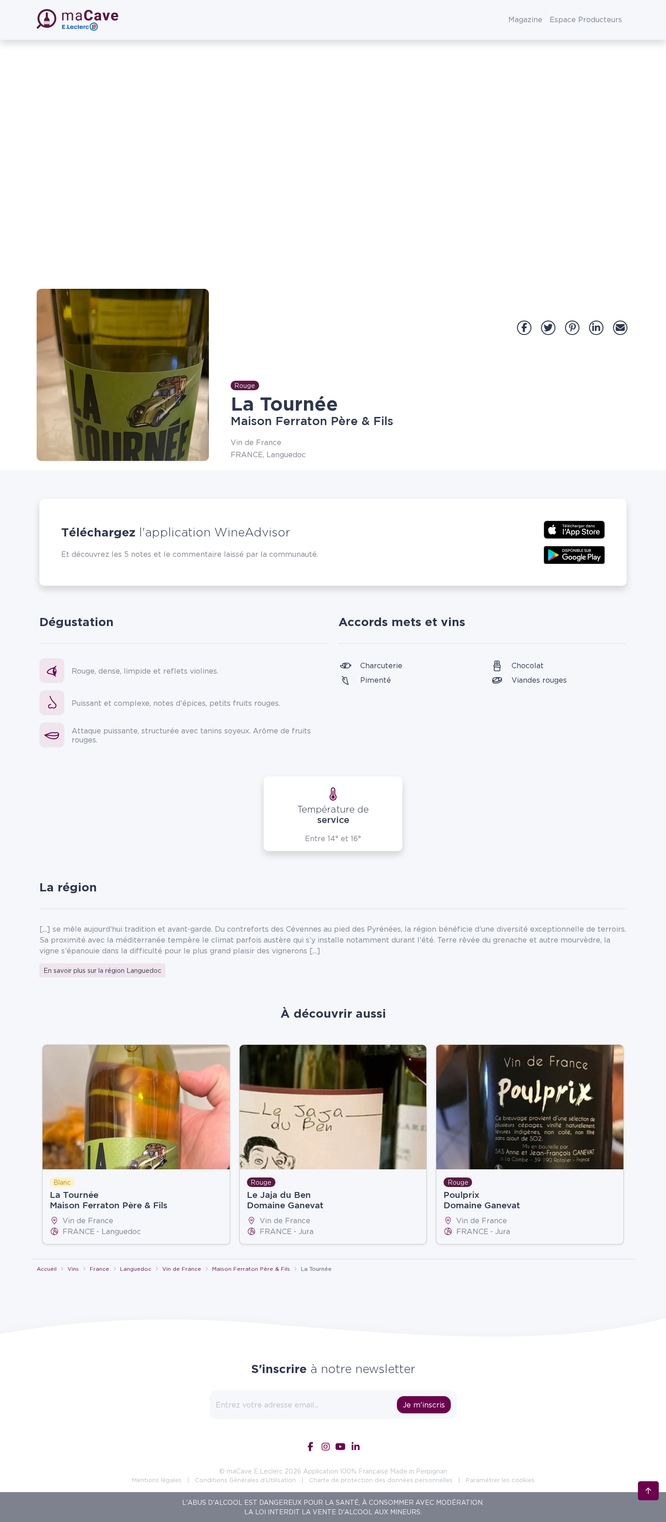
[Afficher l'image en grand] (123, 375)
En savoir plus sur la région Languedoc (102, 970)
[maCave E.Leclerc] (78, 20)
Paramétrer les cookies (500, 1480)
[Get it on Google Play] (574, 554)
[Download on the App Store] (574, 529)
